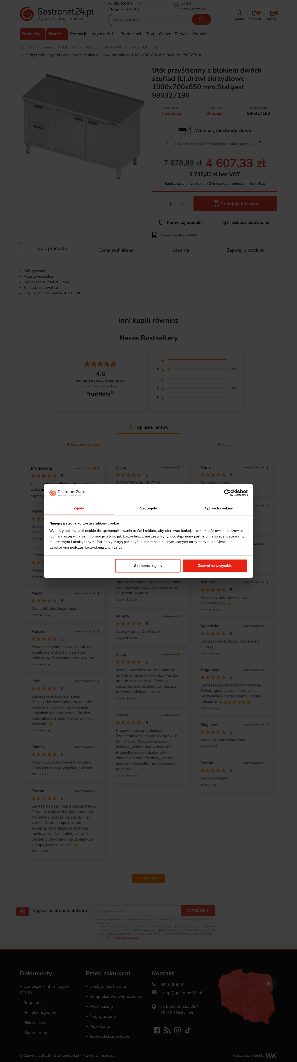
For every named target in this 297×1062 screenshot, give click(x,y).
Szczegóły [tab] (148, 508)
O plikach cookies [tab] (218, 508)
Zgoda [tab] (79, 508)
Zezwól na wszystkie (215, 566)
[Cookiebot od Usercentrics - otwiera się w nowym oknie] (227, 493)
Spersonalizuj (145, 566)
